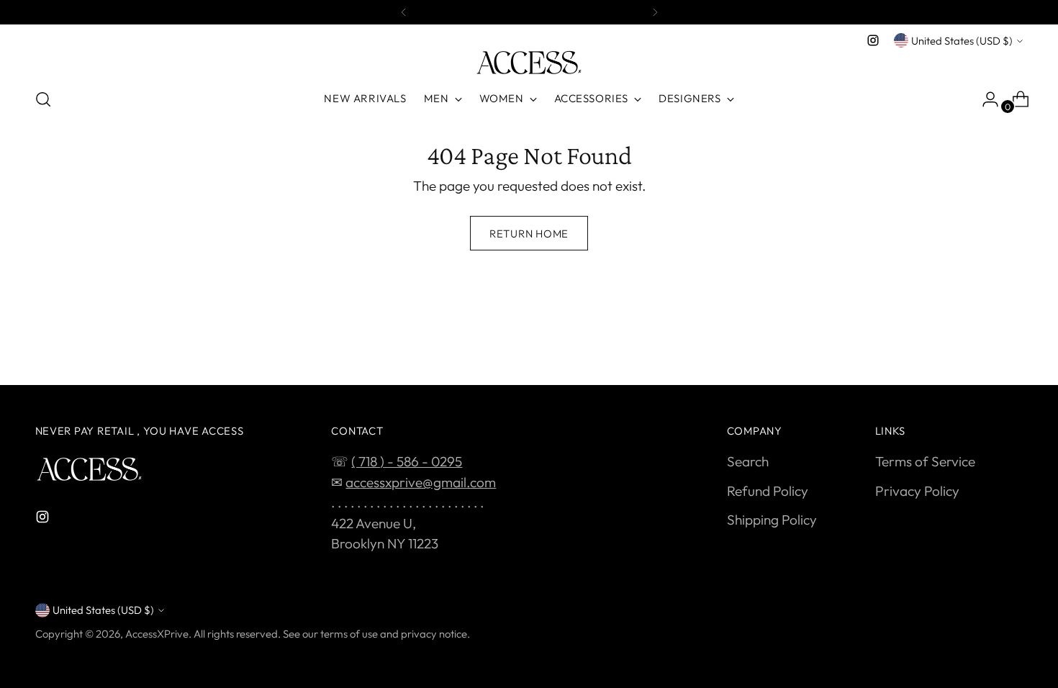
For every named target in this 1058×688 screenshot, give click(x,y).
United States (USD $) (962, 40)
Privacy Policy (917, 490)
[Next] (655, 12)
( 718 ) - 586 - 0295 (406, 461)
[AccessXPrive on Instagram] (873, 40)
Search (748, 461)
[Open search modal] (43, 99)
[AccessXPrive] (529, 62)
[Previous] (404, 12)
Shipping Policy (772, 519)
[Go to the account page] (984, 99)
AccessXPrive (157, 634)
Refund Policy (767, 490)
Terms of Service (925, 461)
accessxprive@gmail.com (420, 482)
